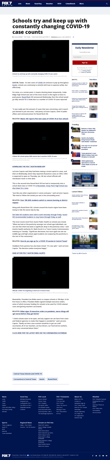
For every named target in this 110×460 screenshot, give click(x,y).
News (4, 397)
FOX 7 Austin (27, 37)
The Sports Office (43, 405)
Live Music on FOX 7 (26, 405)
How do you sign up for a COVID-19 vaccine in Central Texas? (43, 241)
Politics (4, 405)
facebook (92, 455)
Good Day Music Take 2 (45, 411)
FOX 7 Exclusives (62, 397)
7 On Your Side (60, 401)
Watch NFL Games (43, 425)
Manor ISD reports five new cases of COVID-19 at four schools (44, 119)
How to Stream (42, 399)
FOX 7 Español (42, 403)
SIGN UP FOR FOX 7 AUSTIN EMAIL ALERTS (28, 253)
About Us (78, 397)
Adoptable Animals (25, 407)
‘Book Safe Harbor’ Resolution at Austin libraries (80, 218)
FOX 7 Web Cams (97, 408)
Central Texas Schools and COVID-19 (41, 37)
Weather (96, 397)
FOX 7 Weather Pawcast (99, 399)
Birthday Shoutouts (25, 399)
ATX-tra (58, 413)
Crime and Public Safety (8, 407)
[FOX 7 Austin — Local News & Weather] (7, 4)
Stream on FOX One (45, 423)
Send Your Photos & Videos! (98, 405)
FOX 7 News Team (80, 405)
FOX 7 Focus (59, 403)
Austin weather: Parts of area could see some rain (80, 195)
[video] (93, 196)
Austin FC (4, 427)
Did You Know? (97, 412)
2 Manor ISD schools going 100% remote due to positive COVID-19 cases (34, 156)
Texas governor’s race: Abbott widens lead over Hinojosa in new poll (89, 155)
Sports (4, 423)
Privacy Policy (87, 71)
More (82, 4)
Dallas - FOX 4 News (26, 425)
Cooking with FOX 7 (25, 403)
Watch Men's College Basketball (44, 437)
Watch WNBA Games (44, 444)
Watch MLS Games (43, 446)
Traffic (4, 401)
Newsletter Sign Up (80, 403)
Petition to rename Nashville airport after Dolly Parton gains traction (79, 100)
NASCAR (4, 431)
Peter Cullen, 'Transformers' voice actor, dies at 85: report (80, 91)
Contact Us (78, 401)
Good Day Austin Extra (44, 409)
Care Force (59, 407)
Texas (3, 403)
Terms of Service (86, 72)
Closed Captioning (80, 411)
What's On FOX (79, 399)
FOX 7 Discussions (61, 411)
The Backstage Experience (45, 413)
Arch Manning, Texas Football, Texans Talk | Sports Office (78, 227)
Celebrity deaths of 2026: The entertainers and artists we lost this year (80, 84)
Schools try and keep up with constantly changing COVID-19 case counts (34, 74)
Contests (22, 409)
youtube (103, 455)
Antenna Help (78, 418)
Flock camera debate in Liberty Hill (78, 203)
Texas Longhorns (7, 425)
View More (93, 79)
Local (3, 399)
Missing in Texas (61, 409)
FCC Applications (79, 415)
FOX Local (42, 397)
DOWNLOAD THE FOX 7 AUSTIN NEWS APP (28, 167)
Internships (78, 409)
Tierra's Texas (42, 401)
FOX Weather (96, 410)
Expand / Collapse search (107, 3)
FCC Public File (79, 413)
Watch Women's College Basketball (45, 441)
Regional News (26, 423)
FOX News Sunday (7, 409)
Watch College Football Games (44, 428)
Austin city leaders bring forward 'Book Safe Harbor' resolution (89, 139)
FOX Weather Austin (43, 407)
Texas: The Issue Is (61, 405)
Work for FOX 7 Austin (81, 407)
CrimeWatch (59, 399)
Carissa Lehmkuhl (18, 37)
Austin (14, 85)
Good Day (24, 397)
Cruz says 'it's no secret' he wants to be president (89, 147)
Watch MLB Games (43, 431)
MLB (3, 429)
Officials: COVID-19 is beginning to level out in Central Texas (31, 290)
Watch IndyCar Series (44, 435)
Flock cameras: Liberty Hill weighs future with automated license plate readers (79, 116)
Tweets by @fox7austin (79, 253)
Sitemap (4, 411)
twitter (96, 455)
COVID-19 (41, 83)
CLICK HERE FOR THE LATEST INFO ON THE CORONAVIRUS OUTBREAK (39, 333)
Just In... (75, 79)
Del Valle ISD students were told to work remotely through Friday (37, 215)
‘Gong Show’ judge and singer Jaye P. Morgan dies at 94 (80, 107)
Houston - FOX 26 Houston (27, 427)
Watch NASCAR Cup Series (45, 433)
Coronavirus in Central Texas (25, 379)
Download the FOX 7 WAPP (98, 402)
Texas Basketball (7, 433)
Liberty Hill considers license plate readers (80, 211)
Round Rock (26, 97)
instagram (99, 455)
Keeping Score (24, 401)
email (106, 455)
